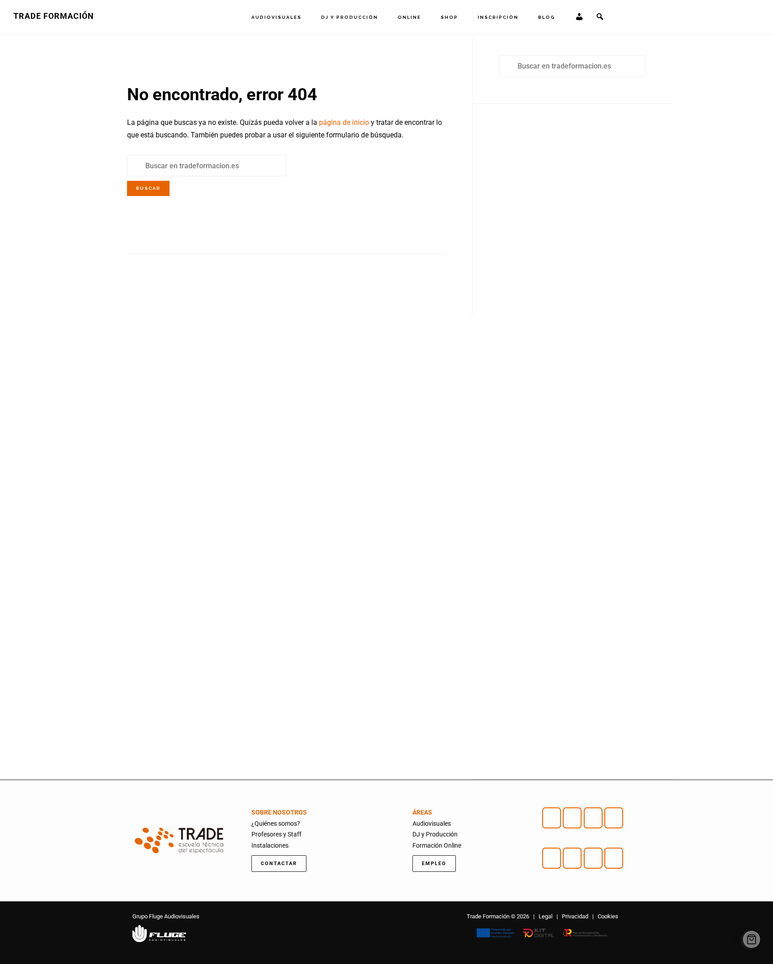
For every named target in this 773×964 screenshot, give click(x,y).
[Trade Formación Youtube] (551, 858)
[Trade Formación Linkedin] (613, 817)
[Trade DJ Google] (593, 858)
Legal (545, 916)
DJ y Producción (435, 834)
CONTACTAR (279, 863)
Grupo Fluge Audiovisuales (166, 916)
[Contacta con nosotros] (613, 858)
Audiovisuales (431, 823)
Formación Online (436, 845)
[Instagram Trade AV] (572, 817)
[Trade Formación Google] (593, 817)
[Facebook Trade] (551, 817)
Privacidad (575, 916)
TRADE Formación (53, 16)
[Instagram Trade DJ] (572, 858)
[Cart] (751, 939)
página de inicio (344, 122)
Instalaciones (270, 845)
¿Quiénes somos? (275, 823)
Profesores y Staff (276, 834)
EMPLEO (434, 863)
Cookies (608, 916)
